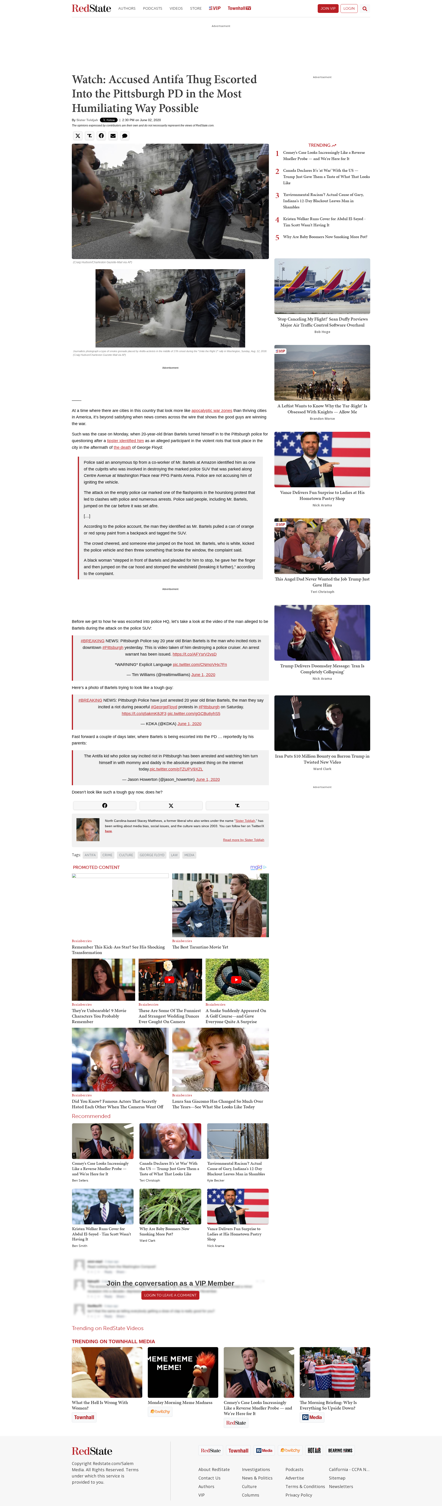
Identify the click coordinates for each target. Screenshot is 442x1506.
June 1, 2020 (203, 674)
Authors (127, 8)
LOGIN (349, 8)
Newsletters (341, 1486)
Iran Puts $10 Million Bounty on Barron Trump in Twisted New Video (322, 759)
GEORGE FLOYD (152, 855)
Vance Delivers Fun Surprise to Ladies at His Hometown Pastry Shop (234, 1234)
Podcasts (152, 8)
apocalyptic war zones (212, 410)
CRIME (107, 855)
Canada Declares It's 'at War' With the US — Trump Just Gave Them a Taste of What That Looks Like (169, 1168)
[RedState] (91, 8)
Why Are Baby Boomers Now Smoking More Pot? (164, 1231)
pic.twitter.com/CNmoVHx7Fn (200, 664)
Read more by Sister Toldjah (243, 840)
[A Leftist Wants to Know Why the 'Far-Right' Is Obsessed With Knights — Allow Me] (322, 372)
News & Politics (257, 1478)
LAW (174, 855)
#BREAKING (93, 641)
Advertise (294, 1478)
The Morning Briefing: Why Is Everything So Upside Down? (328, 1405)
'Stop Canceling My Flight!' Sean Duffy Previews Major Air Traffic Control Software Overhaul (322, 322)
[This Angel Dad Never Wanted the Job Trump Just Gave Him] (322, 545)
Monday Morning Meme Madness (180, 1402)
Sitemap (337, 1478)
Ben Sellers (80, 1180)
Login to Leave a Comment (170, 1295)
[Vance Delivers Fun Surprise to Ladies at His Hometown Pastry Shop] (238, 1206)
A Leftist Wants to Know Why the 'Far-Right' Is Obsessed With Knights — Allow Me (322, 409)
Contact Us (209, 1478)
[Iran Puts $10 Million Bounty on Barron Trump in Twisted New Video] (322, 722)
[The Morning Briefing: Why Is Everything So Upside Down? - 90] (335, 1372)
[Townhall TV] (239, 9)
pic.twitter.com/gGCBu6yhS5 (194, 713)
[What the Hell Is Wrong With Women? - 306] (107, 1372)
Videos (176, 8)
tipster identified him (125, 440)
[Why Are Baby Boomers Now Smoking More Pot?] (170, 1206)
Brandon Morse (322, 418)
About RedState (214, 1469)
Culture (249, 1486)
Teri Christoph (150, 1180)
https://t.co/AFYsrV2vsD (195, 654)
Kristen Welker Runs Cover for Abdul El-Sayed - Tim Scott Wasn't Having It (101, 1234)
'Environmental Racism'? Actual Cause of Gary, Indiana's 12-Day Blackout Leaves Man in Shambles (236, 1168)
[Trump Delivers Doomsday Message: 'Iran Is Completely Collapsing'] (322, 632)
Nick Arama (215, 1246)
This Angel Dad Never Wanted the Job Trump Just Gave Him (322, 582)
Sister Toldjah (87, 120)
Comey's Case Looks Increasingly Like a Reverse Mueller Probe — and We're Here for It (100, 1168)
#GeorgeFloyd (164, 707)
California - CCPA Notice (349, 1469)
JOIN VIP (328, 8)
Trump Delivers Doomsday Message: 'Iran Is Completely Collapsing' (322, 669)
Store (196, 8)
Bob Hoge (322, 332)
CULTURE (126, 855)
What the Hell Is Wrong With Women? (100, 1405)
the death (122, 447)
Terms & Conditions (305, 1486)
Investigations (256, 1469)
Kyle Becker (215, 1180)
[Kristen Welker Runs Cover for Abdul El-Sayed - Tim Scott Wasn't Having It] (103, 1206)
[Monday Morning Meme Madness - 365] (183, 1372)
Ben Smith (79, 1246)
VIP (201, 1495)
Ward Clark (147, 1241)
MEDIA (189, 855)
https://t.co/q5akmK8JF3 (144, 713)
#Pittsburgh (112, 647)
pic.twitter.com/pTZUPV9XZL (176, 769)
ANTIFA (90, 855)
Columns (250, 1495)
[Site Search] (365, 8)
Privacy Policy (298, 1495)
